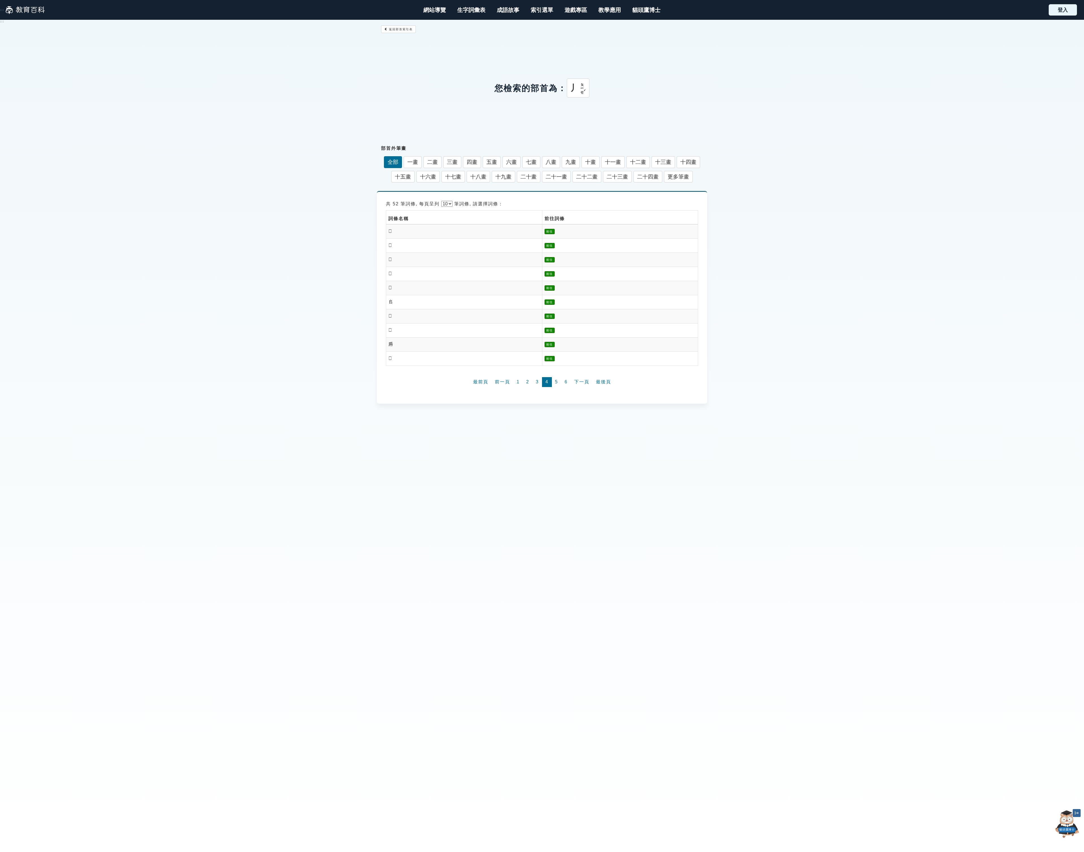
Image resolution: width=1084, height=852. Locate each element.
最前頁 (480, 381)
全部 (393, 162)
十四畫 (688, 162)
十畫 (590, 162)
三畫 (452, 162)
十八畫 (478, 177)
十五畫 (403, 177)
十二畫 (638, 162)
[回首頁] (25, 10)
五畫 (491, 162)
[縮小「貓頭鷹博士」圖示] (1077, 813)
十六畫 (428, 177)
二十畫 (529, 177)
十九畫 (503, 177)
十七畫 (453, 177)
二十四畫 (648, 177)
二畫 (432, 162)
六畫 (511, 162)
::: (2, 9)
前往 (549, 231)
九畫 (570, 162)
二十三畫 (617, 177)
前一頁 (502, 381)
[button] (542, 10)
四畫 (472, 162)
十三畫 (663, 162)
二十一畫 (556, 177)
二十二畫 (587, 177)
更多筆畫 (678, 177)
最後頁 (603, 381)
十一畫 (613, 162)
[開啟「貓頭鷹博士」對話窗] (1067, 824)
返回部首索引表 (400, 29)
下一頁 (581, 381)
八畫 (551, 162)
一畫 (412, 162)
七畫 (531, 162)
